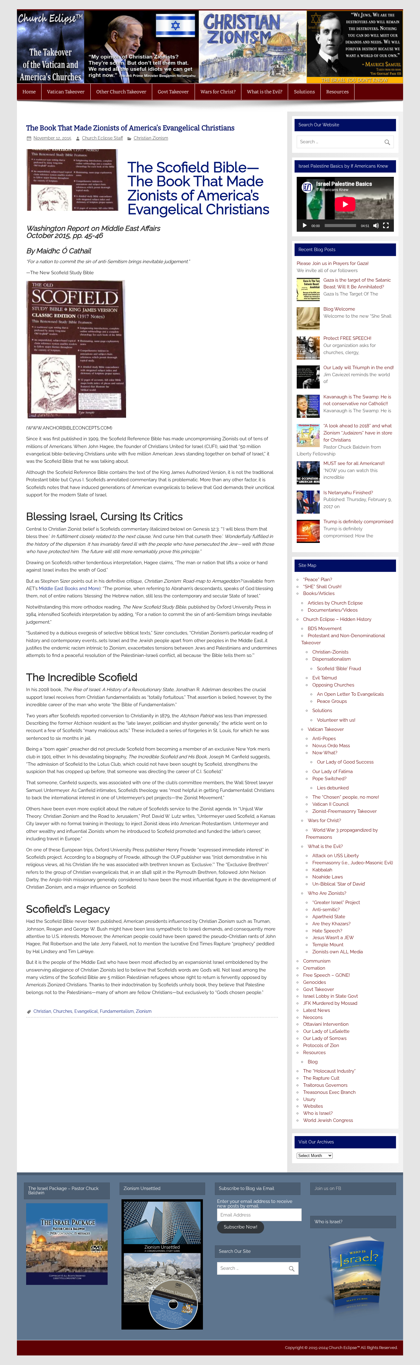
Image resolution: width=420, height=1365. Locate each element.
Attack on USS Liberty (335, 855)
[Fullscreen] (386, 225)
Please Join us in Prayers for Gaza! (333, 263)
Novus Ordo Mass (331, 745)
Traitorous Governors (325, 1085)
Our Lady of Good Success (345, 762)
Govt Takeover (173, 92)
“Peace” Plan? (317, 579)
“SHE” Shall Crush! (322, 586)
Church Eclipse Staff (102, 138)
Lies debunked (333, 788)
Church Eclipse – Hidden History (337, 619)
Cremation (314, 968)
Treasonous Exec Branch (329, 1092)
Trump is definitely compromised (358, 521)
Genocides (314, 982)
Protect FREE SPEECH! (347, 338)
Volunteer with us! (336, 720)
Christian (42, 1011)
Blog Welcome (339, 309)
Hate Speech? (327, 931)
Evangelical (86, 1011)
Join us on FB (328, 1188)
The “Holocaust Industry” (329, 1071)
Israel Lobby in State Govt (330, 996)
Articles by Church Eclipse (335, 603)
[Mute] (376, 225)
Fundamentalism (117, 1011)
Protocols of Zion (321, 1045)
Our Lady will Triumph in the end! (358, 367)
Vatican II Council (330, 804)
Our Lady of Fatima (332, 771)
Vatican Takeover (66, 92)
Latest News (316, 1010)
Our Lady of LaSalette (326, 1031)
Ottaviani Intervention (326, 1024)
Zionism (144, 1011)
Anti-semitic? (326, 909)
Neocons (313, 1017)
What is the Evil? (264, 92)
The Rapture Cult (321, 1078)
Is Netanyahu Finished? (348, 492)
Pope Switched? (329, 778)
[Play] (305, 225)
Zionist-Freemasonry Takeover (344, 811)
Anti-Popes (324, 738)
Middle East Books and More (69, 588)
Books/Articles (319, 593)
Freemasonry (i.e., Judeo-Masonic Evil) (352, 863)
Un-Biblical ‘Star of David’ (338, 884)
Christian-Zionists (330, 652)
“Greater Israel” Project (336, 902)
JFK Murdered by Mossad (330, 1003)
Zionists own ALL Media (337, 952)
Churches (62, 1011)
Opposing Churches (333, 685)
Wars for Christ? (218, 92)
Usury (309, 1099)
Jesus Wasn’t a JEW (333, 937)
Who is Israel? (318, 1113)
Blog (313, 1062)
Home (29, 92)
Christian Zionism (151, 138)
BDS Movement (325, 628)
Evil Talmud (324, 678)
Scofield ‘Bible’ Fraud (339, 668)
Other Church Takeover (121, 92)
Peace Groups (332, 701)
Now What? (324, 753)
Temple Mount (327, 944)
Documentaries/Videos (333, 610)
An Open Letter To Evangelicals (350, 694)
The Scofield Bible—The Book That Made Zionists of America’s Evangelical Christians (198, 188)
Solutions (304, 92)
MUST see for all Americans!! (354, 463)
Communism (317, 961)
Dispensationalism (331, 659)
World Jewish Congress (328, 1120)
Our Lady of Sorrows (325, 1038)
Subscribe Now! (240, 1227)
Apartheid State (328, 916)
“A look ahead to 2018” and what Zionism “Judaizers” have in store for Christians (357, 433)
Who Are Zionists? (327, 893)
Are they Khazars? (331, 924)
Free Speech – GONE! (326, 975)
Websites (313, 1106)
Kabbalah (322, 870)
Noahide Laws (327, 877)
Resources (337, 92)
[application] (345, 204)
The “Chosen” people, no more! (345, 797)
